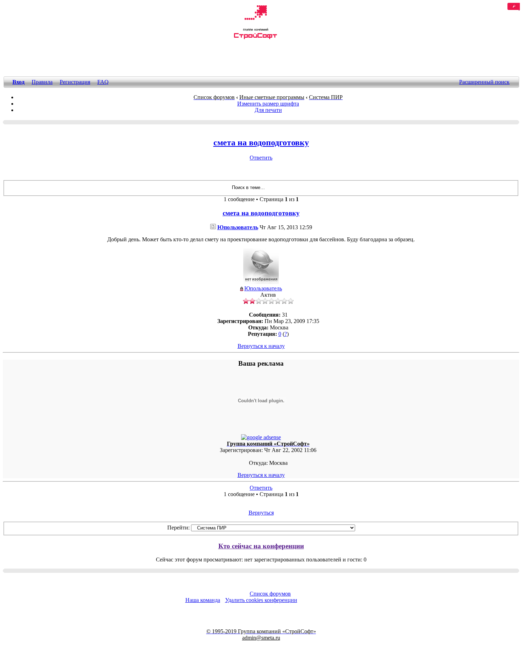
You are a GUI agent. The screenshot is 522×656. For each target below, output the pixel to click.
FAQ (103, 82)
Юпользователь (237, 227)
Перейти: (178, 528)
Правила (42, 82)
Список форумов (270, 594)
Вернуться (261, 513)
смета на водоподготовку (261, 142)
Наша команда (202, 600)
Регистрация (75, 82)
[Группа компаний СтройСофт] (255, 38)
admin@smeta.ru (261, 638)
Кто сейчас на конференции (261, 546)
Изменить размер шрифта (268, 104)
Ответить (261, 158)
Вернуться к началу (261, 346)
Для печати (268, 110)
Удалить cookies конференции (261, 600)
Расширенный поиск (484, 82)
